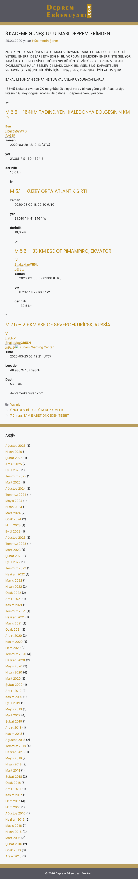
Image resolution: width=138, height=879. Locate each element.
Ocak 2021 (13, 629)
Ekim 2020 (13, 648)
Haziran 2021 (14, 617)
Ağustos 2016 (15, 813)
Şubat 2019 (13, 721)
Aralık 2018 (13, 727)
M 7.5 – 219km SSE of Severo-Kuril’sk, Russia (57, 324)
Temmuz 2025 (15, 476)
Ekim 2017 (12, 801)
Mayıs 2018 (13, 758)
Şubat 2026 (13, 458)
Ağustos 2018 (15, 740)
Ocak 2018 (13, 783)
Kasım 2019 (13, 697)
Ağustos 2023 (15, 537)
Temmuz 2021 (15, 611)
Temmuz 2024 (15, 494)
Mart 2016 (12, 838)
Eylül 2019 (12, 703)
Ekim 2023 (13, 525)
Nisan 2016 (13, 832)
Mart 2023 (13, 550)
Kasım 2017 (13, 795)
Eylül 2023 (12, 531)
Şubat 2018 (13, 776)
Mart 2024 (13, 513)
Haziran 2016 (15, 819)
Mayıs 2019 (13, 709)
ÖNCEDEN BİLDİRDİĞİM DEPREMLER (36, 410)
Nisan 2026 (13, 452)
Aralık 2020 (13, 635)
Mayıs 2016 (13, 825)
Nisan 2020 (13, 672)
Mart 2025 (12, 482)
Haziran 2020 (15, 660)
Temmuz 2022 (15, 568)
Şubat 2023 (13, 556)
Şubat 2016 (13, 844)
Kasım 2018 (13, 734)
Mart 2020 (13, 678)
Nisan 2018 (13, 764)
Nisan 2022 (13, 586)
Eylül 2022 (12, 562)
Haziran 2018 (14, 752)
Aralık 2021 (13, 599)
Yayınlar (16, 404)
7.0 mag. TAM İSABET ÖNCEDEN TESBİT (39, 415)
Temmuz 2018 (15, 746)
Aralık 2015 (13, 856)
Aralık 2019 (13, 691)
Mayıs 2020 (13, 666)
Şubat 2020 (13, 684)
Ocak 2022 (13, 593)
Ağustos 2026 (15, 445)
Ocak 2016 (13, 850)
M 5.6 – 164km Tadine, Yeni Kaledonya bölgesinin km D (67, 115)
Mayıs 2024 (13, 501)
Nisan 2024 (13, 507)
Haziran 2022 (15, 574)
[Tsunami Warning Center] (34, 347)
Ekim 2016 (12, 807)
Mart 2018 (12, 770)
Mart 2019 (12, 715)
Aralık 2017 (13, 789)
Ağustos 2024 (15, 488)
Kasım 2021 (13, 605)
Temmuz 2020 (15, 654)
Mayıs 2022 (13, 580)
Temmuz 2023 (15, 543)
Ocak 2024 (13, 519)
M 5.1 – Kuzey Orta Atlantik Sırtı (48, 191)
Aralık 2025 (13, 464)
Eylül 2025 (12, 470)
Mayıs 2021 (13, 623)
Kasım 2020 (14, 642)
